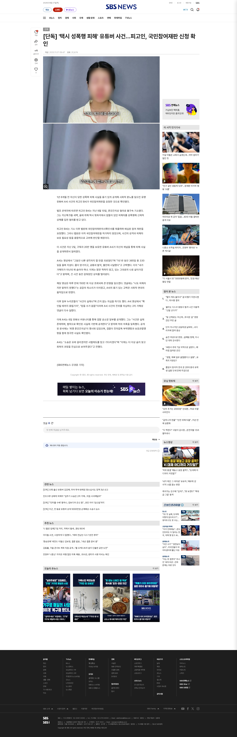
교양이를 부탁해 (167, 526)
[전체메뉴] (44, 18)
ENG (171, 3)
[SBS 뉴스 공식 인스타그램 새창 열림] (198, 708)
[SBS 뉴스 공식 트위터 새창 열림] (192, 708)
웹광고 (75, 709)
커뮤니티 (182, 670)
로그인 (179, 3)
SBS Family (153, 709)
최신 (44, 663)
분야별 (45, 658)
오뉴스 (68, 680)
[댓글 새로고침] (52, 423)
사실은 (113, 663)
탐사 (112, 691)
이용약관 (84, 709)
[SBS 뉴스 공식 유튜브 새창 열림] (183, 708)
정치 (60, 18)
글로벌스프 (165, 541)
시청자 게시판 (161, 686)
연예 (109, 18)
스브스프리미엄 (185, 658)
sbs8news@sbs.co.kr (123, 718)
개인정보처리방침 (97, 709)
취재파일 (118, 18)
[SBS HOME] (198, 3)
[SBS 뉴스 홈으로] (121, 7)
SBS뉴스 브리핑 (94, 685)
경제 (67, 18)
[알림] (198, 9)
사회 (74, 18)
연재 (112, 658)
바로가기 (160, 658)
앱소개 (159, 680)
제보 (158, 667)
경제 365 (114, 673)
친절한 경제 (115, 670)
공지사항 (160, 694)
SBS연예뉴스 (184, 680)
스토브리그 (138, 673)
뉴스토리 (69, 686)
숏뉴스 (159, 673)
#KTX (185, 10)
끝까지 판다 (115, 688)
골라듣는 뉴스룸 (94, 678)
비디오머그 (138, 658)
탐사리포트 (115, 683)
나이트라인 (69, 683)
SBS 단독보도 (116, 667)
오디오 (91, 673)
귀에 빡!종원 (138, 667)
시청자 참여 (62, 709)
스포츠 (101, 18)
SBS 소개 (48, 709)
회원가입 (188, 3)
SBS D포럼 (184, 687)
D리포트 (114, 676)
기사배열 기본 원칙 (143, 724)
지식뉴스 (182, 663)
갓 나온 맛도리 (139, 685)
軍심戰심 (92, 663)
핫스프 (164, 511)
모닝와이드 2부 (71, 673)
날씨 (158, 663)
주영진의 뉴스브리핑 (73, 676)
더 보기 (154, 568)
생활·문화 (90, 18)
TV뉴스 (128, 18)
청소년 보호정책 (157, 724)
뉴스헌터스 (69, 667)
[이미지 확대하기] (46, 186)
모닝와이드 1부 (71, 670)
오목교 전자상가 (139, 688)
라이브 (159, 670)
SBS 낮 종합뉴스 (94, 688)
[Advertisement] (101, 467)
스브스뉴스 (138, 680)
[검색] (192, 10)
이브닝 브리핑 (93, 667)
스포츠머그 (138, 663)
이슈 (44, 693)
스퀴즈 (182, 673)
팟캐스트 (182, 667)
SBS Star (183, 683)
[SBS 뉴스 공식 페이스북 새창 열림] (188, 708)
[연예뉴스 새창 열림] (180, 109)
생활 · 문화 (46, 680)
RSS (158, 683)
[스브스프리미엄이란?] (183, 504)
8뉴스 (52, 18)
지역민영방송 (169, 709)
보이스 (91, 681)
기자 (158, 676)
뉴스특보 (69, 690)
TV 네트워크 (47, 690)
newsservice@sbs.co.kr (119, 722)
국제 (81, 18)
